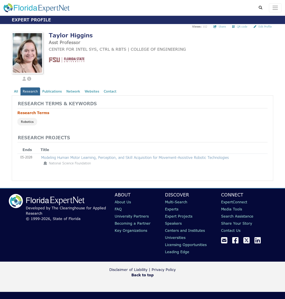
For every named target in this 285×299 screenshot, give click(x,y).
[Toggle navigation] (275, 7)
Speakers (173, 223)
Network (73, 91)
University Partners (132, 216)
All (16, 91)
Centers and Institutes (185, 230)
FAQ (118, 209)
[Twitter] (248, 241)
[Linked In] (259, 241)
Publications (52, 91)
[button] (24, 78)
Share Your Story (236, 223)
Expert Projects (178, 216)
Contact (110, 91)
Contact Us (230, 230)
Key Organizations (131, 230)
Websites (92, 91)
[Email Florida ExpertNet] (226, 241)
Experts (171, 209)
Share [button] (222, 26)
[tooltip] (45, 163)
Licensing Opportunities (186, 244)
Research (30, 91)
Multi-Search (176, 202)
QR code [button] (242, 26)
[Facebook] (237, 241)
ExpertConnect (234, 202)
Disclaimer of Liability (128, 269)
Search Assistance (237, 216)
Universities (175, 237)
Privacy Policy (164, 269)
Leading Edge (177, 251)
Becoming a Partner (133, 223)
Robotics (27, 122)
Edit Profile (265, 26)
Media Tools (231, 209)
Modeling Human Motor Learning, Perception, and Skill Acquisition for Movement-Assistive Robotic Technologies (135, 157)
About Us (123, 202)
